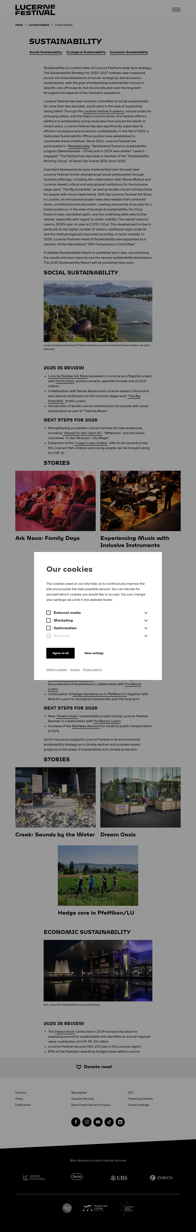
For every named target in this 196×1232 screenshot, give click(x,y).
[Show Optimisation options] (146, 628)
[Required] (48, 636)
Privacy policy (92, 669)
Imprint (75, 669)
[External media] (48, 613)
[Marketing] (48, 620)
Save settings (94, 653)
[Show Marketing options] (146, 621)
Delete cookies (56, 669)
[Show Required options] (146, 636)
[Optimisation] (48, 628)
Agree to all (60, 653)
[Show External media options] (146, 613)
